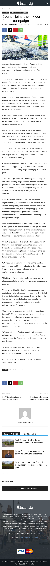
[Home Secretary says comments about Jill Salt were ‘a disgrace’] (8, 454)
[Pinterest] (15, 30)
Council (20, 12)
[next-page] (7, 473)
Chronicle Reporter (10, 25)
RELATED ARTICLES (11, 434)
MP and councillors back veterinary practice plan (38, 398)
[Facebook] (4, 30)
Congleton (21, 9)
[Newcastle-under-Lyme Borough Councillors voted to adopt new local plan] (8, 465)
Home (4, 9)
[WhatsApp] (20, 30)
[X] (10, 30)
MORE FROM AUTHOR (29, 434)
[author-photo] (25, 419)
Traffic (25, 12)
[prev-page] (3, 473)
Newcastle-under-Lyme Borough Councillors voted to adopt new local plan (31, 465)
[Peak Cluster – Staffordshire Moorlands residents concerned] (8, 443)
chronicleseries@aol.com (29, 538)
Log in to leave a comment (25, 488)
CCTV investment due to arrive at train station (11, 398)
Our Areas (12, 9)
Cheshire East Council (16, 370)
